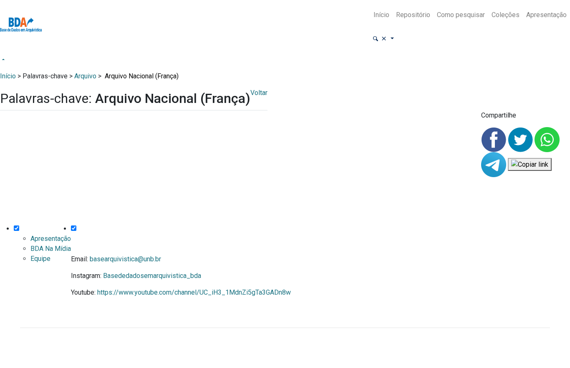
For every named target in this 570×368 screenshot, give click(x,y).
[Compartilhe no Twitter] (521, 139)
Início (381, 15)
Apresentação (546, 15)
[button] (383, 39)
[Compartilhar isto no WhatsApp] (547, 139)
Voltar (258, 93)
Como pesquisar (461, 15)
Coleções (506, 15)
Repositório (413, 15)
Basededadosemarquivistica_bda (152, 276)
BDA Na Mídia (50, 249)
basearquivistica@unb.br (125, 259)
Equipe (40, 259)
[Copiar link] (530, 164)
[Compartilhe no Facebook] (494, 139)
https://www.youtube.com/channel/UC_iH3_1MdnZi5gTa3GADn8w (194, 292)
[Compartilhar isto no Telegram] (494, 164)
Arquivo (85, 76)
